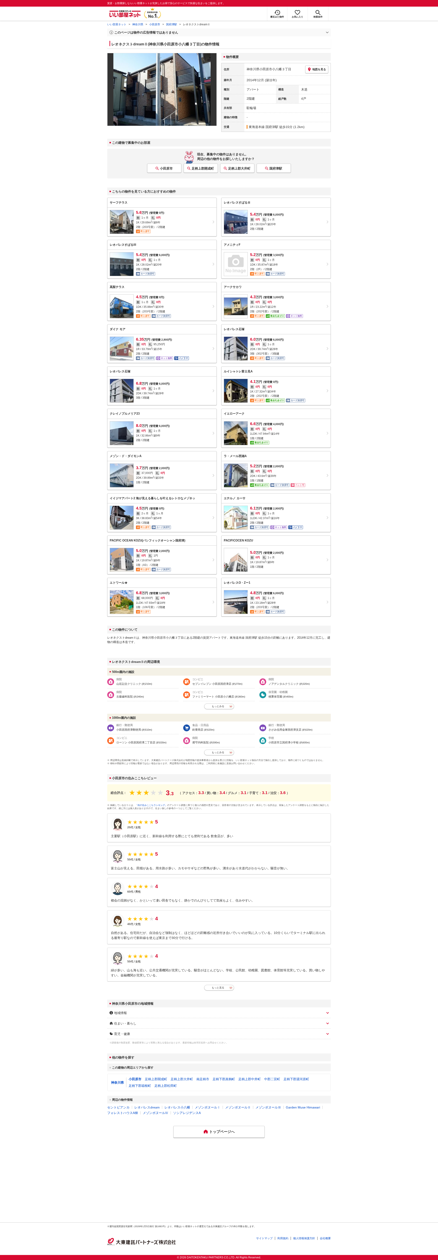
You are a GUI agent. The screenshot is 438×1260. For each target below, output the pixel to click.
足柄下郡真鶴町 (224, 1079)
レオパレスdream (147, 1107)
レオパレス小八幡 (177, 1107)
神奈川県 (137, 24)
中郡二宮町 (272, 1079)
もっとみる (218, 706)
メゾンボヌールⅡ (238, 1107)
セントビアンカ (118, 1107)
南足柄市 (202, 1079)
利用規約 (282, 1238)
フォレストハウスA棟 (122, 1112)
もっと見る (218, 987)
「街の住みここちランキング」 (151, 805)
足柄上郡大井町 (239, 168)
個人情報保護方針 (304, 1238)
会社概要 (325, 1238)
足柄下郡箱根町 (140, 1085)
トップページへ (222, 1132)
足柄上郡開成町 (203, 168)
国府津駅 (171, 24)
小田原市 (154, 24)
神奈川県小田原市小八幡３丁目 (269, 69)
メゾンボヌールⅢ (268, 1107)
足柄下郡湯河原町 (296, 1079)
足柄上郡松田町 (165, 1085)
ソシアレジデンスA (187, 1112)
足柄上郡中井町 (249, 1079)
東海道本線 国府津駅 (263, 127)
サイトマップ (264, 1238)
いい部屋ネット (116, 24)
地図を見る (319, 69)
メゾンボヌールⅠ (207, 1107)
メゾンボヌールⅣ (155, 1112)
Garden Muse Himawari (303, 1107)
